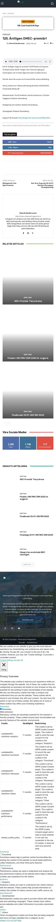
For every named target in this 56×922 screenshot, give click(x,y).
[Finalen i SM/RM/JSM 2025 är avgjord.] (28, 333)
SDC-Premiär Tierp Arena (28, 301)
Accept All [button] (18, 660)
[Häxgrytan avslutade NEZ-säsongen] (10, 552)
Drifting (28, 297)
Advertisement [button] (6, 893)
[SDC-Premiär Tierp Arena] (28, 276)
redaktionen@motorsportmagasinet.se (28, 622)
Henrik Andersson (17, 43)
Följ (50, 147)
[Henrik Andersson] (5, 43)
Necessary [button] (4, 706)
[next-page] (8, 423)
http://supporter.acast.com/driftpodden (34, 118)
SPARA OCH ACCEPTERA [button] (10, 921)
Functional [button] (4, 852)
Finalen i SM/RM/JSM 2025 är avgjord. (28, 358)
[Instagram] (28, 233)
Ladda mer (27, 564)
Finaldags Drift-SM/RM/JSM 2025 (36, 535)
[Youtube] (18, 628)
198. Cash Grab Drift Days (28, 26)
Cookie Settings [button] (6, 660)
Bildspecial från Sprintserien (9, 184)
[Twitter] (33, 233)
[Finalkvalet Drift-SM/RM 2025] (28, 390)
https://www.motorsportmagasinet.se (28, 216)
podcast (11, 13)
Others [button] (3, 909)
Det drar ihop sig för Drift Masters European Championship (42, 185)
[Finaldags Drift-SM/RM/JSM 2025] (10, 533)
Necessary (6, 709)
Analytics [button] (4, 879)
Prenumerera (46, 153)
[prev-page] (4, 423)
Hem (4, 13)
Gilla (49, 142)
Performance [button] (5, 865)
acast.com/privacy (13, 125)
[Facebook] (23, 233)
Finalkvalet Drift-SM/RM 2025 (28, 415)
